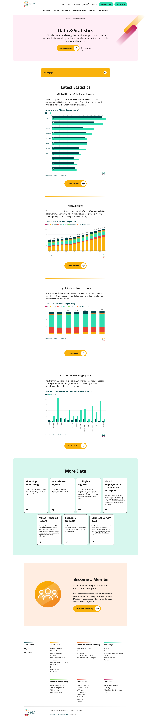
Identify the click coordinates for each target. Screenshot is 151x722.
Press (68, 4)
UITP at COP (81, 653)
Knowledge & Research (78, 18)
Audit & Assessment (83, 697)
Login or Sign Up (106, 4)
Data (105, 651)
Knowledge (77, 10)
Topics (106, 655)
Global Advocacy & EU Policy (61, 10)
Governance (54, 664)
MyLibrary (88, 48)
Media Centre (54, 669)
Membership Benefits (57, 651)
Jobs (51, 667)
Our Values (53, 660)
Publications (108, 648)
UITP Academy (81, 690)
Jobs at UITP (81, 699)
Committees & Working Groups (113, 653)
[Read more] (36, 509)
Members (46, 10)
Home (68, 18)
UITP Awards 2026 (56, 692)
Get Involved (103, 10)
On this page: (48, 73)
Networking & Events (89, 10)
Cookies (72, 710)
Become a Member (56, 653)
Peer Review (81, 694)
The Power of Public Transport (86, 658)
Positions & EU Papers (84, 648)
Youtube (29, 649)
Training (106, 660)
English (93, 4)
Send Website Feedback (111, 685)
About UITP (53, 655)
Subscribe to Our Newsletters (113, 690)
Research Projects (109, 658)
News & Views (76, 4)
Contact (79, 701)
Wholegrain (73, 714)
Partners (79, 651)
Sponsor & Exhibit (82, 688)
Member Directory (56, 648)
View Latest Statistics (65, 48)
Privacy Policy (54, 710)
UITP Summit (121, 4)
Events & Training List (57, 685)
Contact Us (53, 671)
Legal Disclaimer (63, 710)
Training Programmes (57, 688)
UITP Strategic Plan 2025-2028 (59, 662)
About (63, 4)
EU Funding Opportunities (85, 655)
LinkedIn (29, 652)
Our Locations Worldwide (58, 658)
